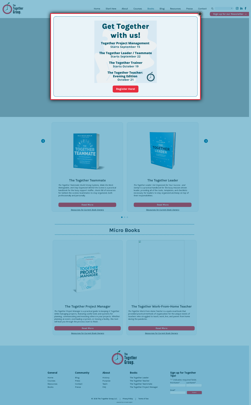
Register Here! (125, 89)
